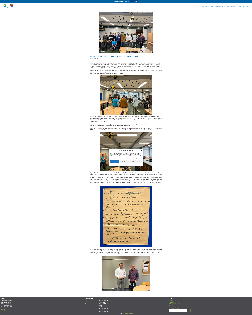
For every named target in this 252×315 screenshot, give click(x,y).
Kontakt (171, 305)
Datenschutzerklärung (126, 164)
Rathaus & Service (218, 6)
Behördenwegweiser (174, 307)
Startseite (204, 6)
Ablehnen (124, 161)
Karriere (248, 6)
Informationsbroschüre (174, 308)
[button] (141, 150)
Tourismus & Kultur (241, 6)
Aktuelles (210, 6)
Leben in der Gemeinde (229, 6)
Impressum (171, 302)
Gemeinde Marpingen (128, 313)
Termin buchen (134, 1)
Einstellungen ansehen (135, 161)
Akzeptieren (115, 161)
